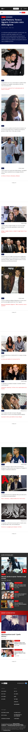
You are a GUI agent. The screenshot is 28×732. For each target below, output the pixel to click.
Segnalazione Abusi (6, 730)
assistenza (18, 725)
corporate (16, 718)
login (25, 8)
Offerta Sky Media (5, 718)
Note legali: (3, 709)
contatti (22, 725)
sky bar (16, 699)
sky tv (15, 691)
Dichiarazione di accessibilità (17, 715)
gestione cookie (5, 712)
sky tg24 (3, 693)
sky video (3, 696)
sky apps (16, 693)
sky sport (3, 691)
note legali (4, 715)
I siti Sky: (3, 688)
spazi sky (16, 701)
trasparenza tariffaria (12, 725)
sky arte (3, 699)
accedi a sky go (21, 683)
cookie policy (17, 712)
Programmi (16, 704)
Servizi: (15, 688)
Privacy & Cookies (9, 724)
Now (15, 696)
